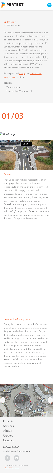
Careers (8, 436)
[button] (2, 400)
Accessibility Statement (12, 468)
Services (8, 426)
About (7, 431)
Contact (8, 440)
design (22, 73)
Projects (8, 421)
